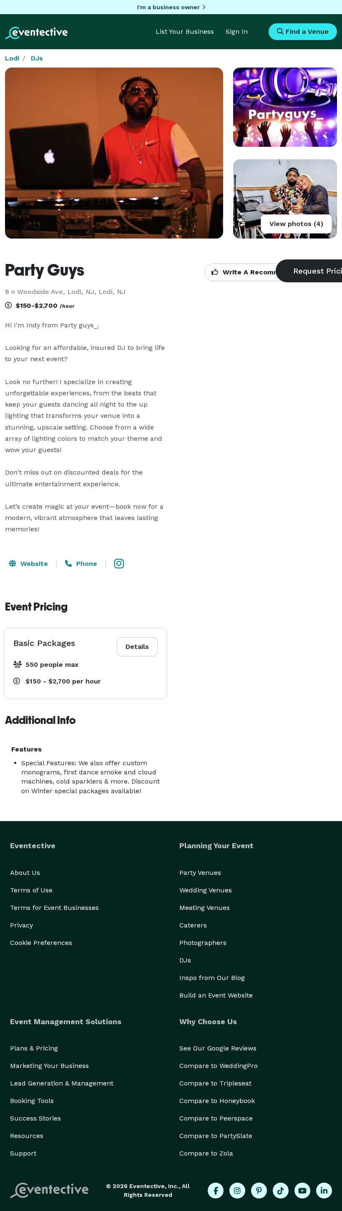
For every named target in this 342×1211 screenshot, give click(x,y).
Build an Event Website (216, 995)
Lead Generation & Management (61, 1083)
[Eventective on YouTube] (302, 1190)
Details (137, 647)
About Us (25, 873)
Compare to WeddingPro (218, 1066)
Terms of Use (31, 890)
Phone (85, 564)
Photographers (202, 943)
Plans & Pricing (34, 1048)
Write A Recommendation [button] (265, 272)
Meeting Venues (204, 908)
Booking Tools (32, 1101)
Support (23, 1153)
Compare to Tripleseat (215, 1083)
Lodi (12, 58)
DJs (37, 58)
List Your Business (185, 31)
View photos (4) (296, 224)
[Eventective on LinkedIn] (324, 1190)
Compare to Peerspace (216, 1118)
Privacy (21, 925)
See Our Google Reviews (217, 1048)
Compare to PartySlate (215, 1136)
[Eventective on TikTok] (281, 1190)
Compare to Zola (206, 1153)
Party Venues (200, 873)
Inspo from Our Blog (212, 978)
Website (33, 564)
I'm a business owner (168, 7)
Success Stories (35, 1118)
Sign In (237, 31)
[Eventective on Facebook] (216, 1190)
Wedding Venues (205, 890)
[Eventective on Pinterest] (259, 1190)
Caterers (193, 925)
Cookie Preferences (41, 943)
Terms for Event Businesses (54, 908)
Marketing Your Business (49, 1066)
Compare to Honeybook (217, 1101)
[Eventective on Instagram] (237, 1190)
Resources (26, 1136)
